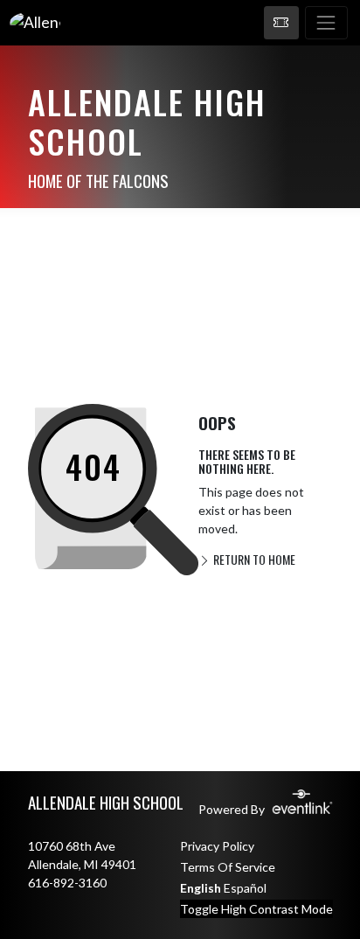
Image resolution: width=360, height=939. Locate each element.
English (200, 887)
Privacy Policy (217, 845)
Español (245, 887)
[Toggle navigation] (326, 22)
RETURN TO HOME (253, 559)
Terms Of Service (227, 866)
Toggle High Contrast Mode (256, 908)
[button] (281, 22)
